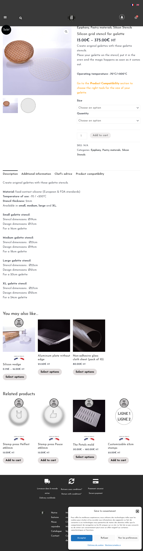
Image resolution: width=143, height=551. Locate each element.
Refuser (104, 538)
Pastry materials (101, 27)
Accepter (81, 538)
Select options (15, 377)
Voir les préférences (127, 538)
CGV (68, 522)
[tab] (10, 174)
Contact (55, 536)
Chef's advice (63, 174)
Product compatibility (90, 174)
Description (10, 174)
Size (79, 100)
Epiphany (83, 27)
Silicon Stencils (122, 27)
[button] (137, 511)
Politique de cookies (96, 545)
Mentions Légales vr (113, 545)
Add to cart (100, 135)
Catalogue (56, 531)
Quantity (83, 113)
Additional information (36, 174)
